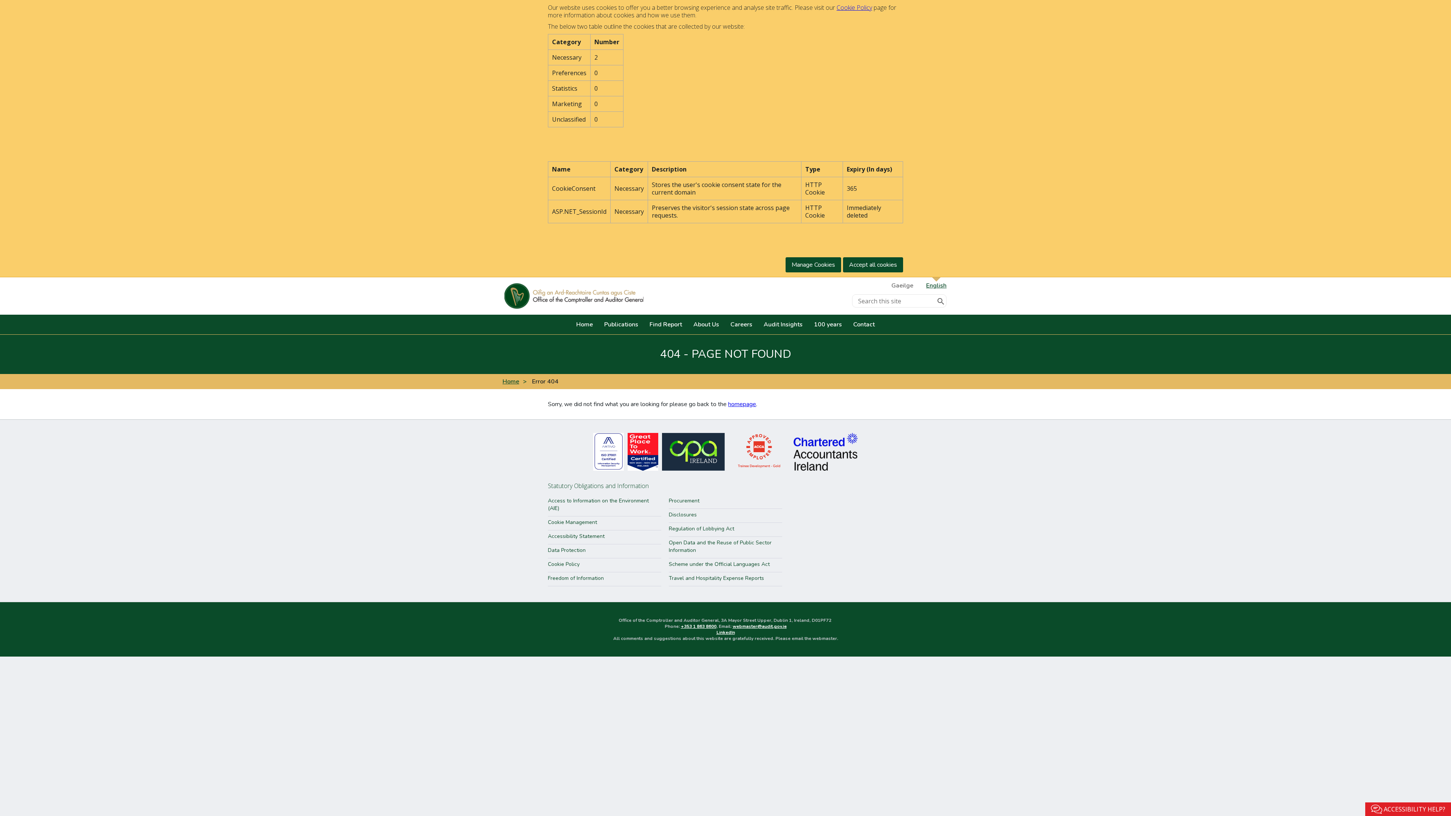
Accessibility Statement (576, 536)
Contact (864, 324)
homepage (742, 404)
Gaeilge (902, 285)
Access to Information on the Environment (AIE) (598, 504)
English (936, 285)
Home (584, 324)
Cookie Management (572, 522)
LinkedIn (725, 632)
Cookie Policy (854, 7)
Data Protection (567, 550)
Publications (621, 324)
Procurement (684, 500)
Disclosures (683, 514)
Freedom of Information (576, 578)
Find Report (666, 324)
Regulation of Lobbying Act (701, 528)
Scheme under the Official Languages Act (719, 564)
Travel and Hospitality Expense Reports (716, 578)
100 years (828, 324)
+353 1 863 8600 (698, 626)
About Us (706, 324)
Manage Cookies (813, 265)
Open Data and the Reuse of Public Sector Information (720, 546)
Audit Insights (783, 324)
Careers (741, 324)
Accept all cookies (873, 265)
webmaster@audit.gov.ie (760, 626)
